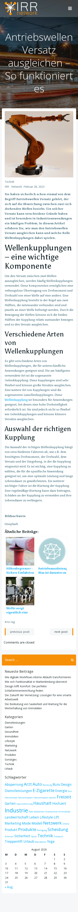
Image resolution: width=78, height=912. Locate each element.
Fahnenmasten (25, 797)
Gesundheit (12, 731)
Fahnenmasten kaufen (45, 797)
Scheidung (58, 829)
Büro (56, 784)
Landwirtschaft (17, 817)
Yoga (51, 841)
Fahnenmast (11, 797)
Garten (9, 727)
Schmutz (9, 836)
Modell (37, 823)
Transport (58, 836)
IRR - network (13, 186)
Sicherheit (22, 836)
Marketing (11, 745)
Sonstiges (11, 759)
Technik (9, 181)
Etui (70, 791)
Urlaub (9, 768)
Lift (56, 817)
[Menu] (70, 8)
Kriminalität (64, 811)
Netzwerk (10, 750)
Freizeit (64, 797)
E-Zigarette (44, 790)
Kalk (31, 811)
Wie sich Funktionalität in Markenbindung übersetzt (36, 681)
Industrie (16, 810)
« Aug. (9, 887)
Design (66, 784)
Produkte (10, 755)
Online (65, 823)
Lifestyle (10, 741)
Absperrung (14, 784)
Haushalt (42, 803)
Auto (37, 784)
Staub (34, 836)
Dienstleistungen (15, 722)
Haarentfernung (24, 804)
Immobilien (11, 736)
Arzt (28, 784)
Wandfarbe (40, 842)
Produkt (11, 829)
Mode (26, 823)
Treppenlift (14, 841)
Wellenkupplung (16, 400)
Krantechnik (51, 811)
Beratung (47, 785)
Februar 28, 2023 (34, 186)
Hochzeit (59, 803)
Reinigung (42, 830)
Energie (61, 790)
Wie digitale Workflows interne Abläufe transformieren (38, 677)
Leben (34, 817)
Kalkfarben (39, 811)
